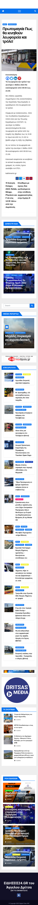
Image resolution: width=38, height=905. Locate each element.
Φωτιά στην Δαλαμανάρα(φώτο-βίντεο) (18, 339)
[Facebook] (7, 78)
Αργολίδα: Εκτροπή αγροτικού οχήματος (16, 241)
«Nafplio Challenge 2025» (16, 794)
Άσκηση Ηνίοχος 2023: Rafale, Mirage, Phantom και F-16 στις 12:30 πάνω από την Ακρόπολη (11, 195)
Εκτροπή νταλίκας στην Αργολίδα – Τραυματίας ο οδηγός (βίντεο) (23, 656)
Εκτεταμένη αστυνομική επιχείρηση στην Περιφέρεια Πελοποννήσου (17, 813)
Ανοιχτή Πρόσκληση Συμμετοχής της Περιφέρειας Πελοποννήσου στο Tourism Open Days (23, 450)
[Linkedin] (15, 78)
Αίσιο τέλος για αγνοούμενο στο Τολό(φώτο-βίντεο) (22, 433)
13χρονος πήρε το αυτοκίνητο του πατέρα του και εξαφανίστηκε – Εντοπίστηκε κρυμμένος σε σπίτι (23, 576)
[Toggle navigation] (19, 11)
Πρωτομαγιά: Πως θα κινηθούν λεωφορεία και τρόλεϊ (17, 35)
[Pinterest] (19, 78)
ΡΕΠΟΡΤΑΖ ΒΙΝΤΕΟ (10, 332)
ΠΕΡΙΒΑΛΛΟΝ (29, 461)
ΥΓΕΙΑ (20, 275)
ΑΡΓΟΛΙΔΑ (8, 237)
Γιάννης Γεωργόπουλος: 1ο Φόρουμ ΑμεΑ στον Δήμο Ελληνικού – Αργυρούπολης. (16, 282)
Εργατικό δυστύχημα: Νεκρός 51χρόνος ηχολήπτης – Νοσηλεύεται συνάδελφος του (22, 553)
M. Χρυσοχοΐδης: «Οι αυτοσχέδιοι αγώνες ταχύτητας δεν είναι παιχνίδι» (17, 261)
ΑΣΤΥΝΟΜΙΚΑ (17, 237)
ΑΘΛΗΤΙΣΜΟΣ (9, 790)
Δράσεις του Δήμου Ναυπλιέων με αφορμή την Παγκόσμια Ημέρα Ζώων (17, 834)
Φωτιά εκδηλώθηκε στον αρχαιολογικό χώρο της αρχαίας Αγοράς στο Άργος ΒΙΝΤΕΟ (22, 636)
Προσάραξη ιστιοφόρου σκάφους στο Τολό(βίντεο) (23, 415)
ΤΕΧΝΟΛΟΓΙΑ (19, 499)
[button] (35, 11)
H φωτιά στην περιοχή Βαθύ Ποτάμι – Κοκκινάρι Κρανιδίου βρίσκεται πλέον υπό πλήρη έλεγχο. (23, 613)
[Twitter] (11, 78)
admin (9, 344)
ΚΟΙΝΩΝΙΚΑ (28, 529)
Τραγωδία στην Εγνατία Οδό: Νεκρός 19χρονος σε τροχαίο (23, 595)
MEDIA (4, 24)
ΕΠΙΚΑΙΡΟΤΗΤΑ (12, 24)
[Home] (3, 11)
